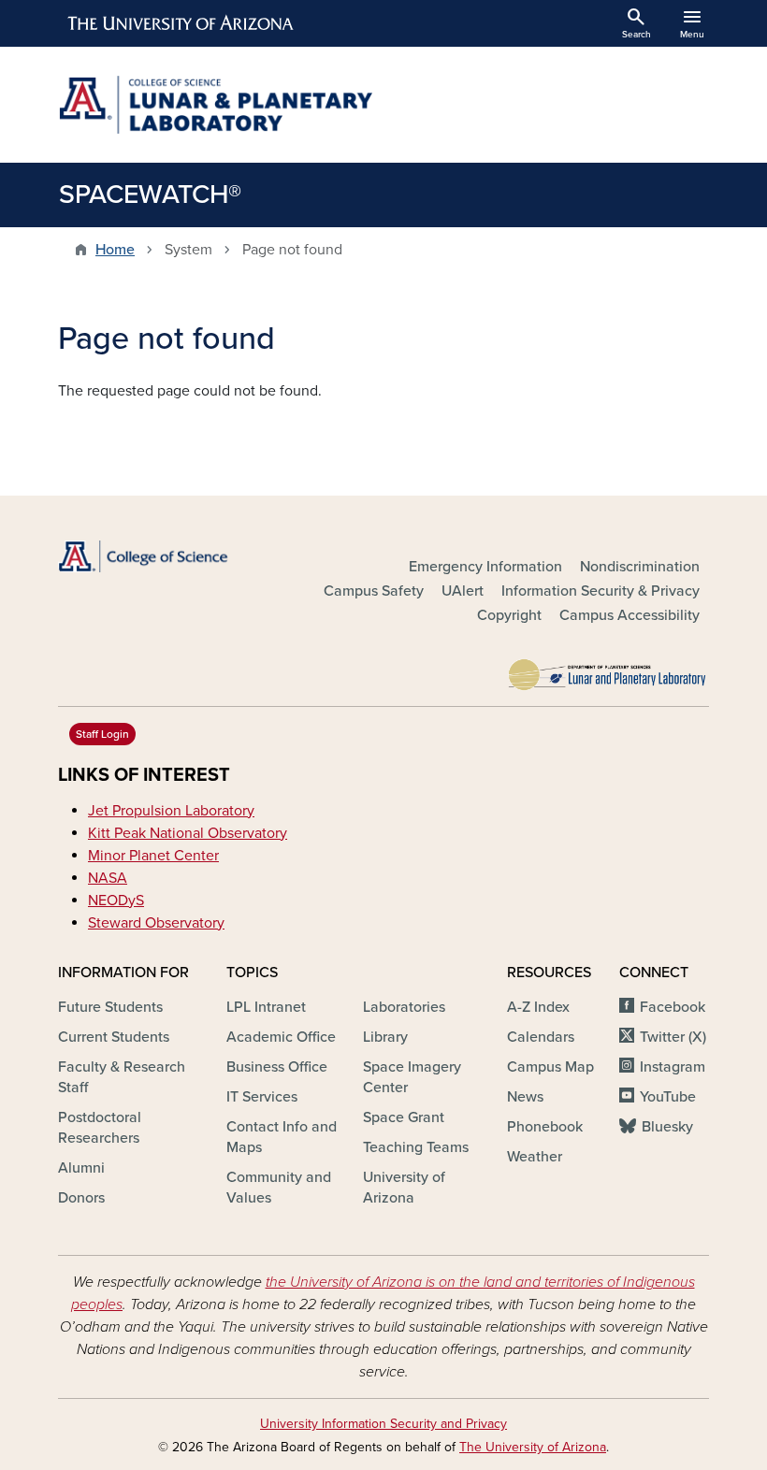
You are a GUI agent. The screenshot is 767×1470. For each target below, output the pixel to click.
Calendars (540, 1037)
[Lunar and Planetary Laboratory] (608, 669)
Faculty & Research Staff (121, 1077)
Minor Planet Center (153, 855)
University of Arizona (404, 1187)
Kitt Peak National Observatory (187, 833)
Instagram (672, 1067)
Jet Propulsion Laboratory (171, 810)
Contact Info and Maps (281, 1137)
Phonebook (545, 1126)
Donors (81, 1198)
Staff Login (102, 734)
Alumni (81, 1168)
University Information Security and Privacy (383, 1424)
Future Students (110, 1007)
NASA (107, 878)
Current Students (113, 1037)
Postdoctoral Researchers (99, 1127)
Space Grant (403, 1117)
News (525, 1097)
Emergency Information (485, 566)
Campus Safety (374, 591)
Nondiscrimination (640, 566)
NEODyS (116, 900)
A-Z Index (538, 1007)
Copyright (509, 615)
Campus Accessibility (629, 615)
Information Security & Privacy (600, 591)
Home (115, 249)
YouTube (668, 1097)
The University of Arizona (532, 1447)
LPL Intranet (266, 1007)
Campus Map (550, 1067)
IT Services (261, 1097)
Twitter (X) (673, 1037)
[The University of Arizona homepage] (181, 23)
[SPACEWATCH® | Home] (215, 105)
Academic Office (281, 1037)
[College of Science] (159, 556)
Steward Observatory (156, 923)
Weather (534, 1156)
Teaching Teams (416, 1147)
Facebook (672, 1007)
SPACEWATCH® (150, 194)
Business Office (276, 1067)
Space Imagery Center (412, 1077)
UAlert (462, 591)
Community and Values (278, 1187)
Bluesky (667, 1126)
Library (385, 1037)
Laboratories (404, 1007)
